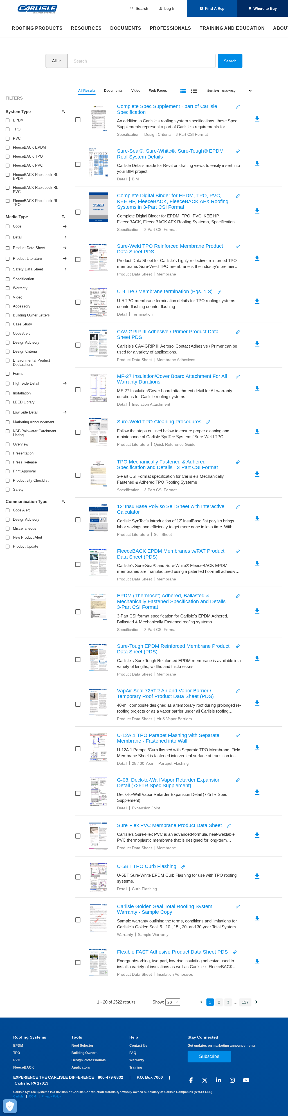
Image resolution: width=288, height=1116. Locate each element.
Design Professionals (88, 1060)
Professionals (170, 28)
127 (245, 1002)
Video (17, 297)
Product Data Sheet (29, 248)
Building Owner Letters (31, 315)
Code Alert (21, 334)
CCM (32, 1096)
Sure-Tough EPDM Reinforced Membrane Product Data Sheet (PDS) (173, 649)
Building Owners (84, 1053)
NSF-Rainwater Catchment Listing (34, 433)
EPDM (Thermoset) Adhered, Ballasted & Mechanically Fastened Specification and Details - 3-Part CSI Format (173, 601)
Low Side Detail (25, 412)
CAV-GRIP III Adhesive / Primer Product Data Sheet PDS (168, 334)
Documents (125, 28)
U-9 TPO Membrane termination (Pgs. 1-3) (165, 291)
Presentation (23, 453)
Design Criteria (25, 351)
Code (17, 226)
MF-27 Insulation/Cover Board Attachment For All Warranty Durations (172, 379)
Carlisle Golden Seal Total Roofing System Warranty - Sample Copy (164, 909)
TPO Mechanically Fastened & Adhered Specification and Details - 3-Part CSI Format (167, 464)
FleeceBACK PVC (28, 165)
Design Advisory (26, 343)
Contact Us (138, 1046)
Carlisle (18, 1096)
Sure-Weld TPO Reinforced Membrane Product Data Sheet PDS (170, 249)
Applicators (80, 1067)
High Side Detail (26, 383)
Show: (158, 1002)
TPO (17, 129)
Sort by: (213, 90)
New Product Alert (27, 537)
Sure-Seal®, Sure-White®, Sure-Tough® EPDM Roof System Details (170, 154)
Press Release (25, 462)
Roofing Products (37, 28)
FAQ (132, 1053)
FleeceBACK (23, 1067)
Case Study (22, 324)
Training (135, 1067)
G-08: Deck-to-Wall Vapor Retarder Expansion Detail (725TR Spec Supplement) (168, 783)
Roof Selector (82, 1046)
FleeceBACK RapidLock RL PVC (35, 190)
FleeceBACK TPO (28, 157)
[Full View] (183, 90)
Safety (18, 490)
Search (230, 61)
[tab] (87, 91)
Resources (86, 28)
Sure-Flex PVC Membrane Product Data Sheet (169, 825)
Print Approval (24, 471)
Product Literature (27, 259)
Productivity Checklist (31, 481)
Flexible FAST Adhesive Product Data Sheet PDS (172, 952)
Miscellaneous (24, 529)
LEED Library (24, 402)
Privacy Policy (51, 1096)
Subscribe (209, 1056)
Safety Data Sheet (28, 269)
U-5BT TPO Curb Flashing (146, 866)
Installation (22, 393)
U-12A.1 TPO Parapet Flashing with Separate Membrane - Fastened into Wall (168, 738)
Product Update (25, 546)
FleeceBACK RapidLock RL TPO (35, 203)
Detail (17, 237)
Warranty (20, 288)
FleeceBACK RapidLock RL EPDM (35, 177)
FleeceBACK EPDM (29, 148)
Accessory (21, 306)
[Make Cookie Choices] (10, 1106)
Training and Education (232, 28)
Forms (18, 374)
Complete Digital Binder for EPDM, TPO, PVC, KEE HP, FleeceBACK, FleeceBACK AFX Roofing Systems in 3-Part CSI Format (172, 201)
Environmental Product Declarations (31, 362)
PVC (17, 139)
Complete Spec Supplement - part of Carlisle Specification (167, 109)
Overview (20, 444)
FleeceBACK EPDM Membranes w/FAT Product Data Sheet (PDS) (170, 554)
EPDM (18, 120)
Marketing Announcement (33, 422)
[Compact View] (194, 90)
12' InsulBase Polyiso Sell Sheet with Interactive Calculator (170, 509)
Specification (23, 279)
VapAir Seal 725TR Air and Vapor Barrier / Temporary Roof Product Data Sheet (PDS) (165, 693)
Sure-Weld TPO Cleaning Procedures (159, 421)
